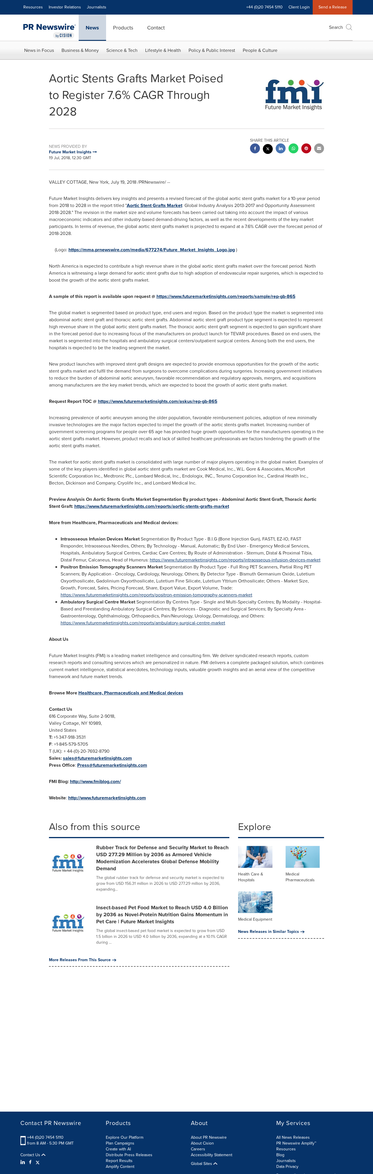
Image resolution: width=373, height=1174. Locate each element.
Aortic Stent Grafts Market (154, 205)
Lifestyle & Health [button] (163, 50)
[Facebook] (30, 1162)
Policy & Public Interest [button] (212, 50)
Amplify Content (120, 1167)
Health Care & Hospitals (250, 877)
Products (123, 27)
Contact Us (30, 1155)
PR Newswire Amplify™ (296, 1143)
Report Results (119, 1161)
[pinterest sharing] (306, 149)
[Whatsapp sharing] (293, 149)
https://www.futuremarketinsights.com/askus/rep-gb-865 (157, 401)
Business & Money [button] (80, 50)
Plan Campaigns (120, 1143)
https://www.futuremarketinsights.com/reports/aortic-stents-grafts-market (151, 506)
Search (336, 27)
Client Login (299, 7)
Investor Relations (65, 7)
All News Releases (293, 1137)
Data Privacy (287, 1167)
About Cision (202, 1143)
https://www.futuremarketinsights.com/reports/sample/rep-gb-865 (225, 296)
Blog (280, 1155)
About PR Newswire (209, 1137)
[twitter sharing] (268, 149)
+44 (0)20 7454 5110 (45, 1137)
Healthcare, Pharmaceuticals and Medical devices (130, 692)
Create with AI (118, 1149)
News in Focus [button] (39, 50)
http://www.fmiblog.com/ (95, 781)
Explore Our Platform (124, 1137)
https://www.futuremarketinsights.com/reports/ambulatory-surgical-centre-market (143, 623)
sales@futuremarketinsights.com (97, 758)
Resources (33, 7)
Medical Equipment (255, 919)
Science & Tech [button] (122, 50)
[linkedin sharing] (281, 149)
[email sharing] (319, 149)
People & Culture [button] (260, 50)
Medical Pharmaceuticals (300, 877)
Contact (156, 27)
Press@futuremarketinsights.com (112, 765)
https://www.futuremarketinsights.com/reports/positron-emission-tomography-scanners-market (156, 595)
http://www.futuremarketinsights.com (107, 797)
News (92, 27)
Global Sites (202, 1164)
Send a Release (333, 7)
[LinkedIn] (23, 1162)
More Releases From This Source (80, 960)
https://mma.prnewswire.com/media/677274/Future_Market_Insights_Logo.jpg (151, 249)
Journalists (96, 7)
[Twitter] (37, 1162)
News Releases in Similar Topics (268, 932)
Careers (198, 1149)
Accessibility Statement (211, 1155)
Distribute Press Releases (129, 1155)
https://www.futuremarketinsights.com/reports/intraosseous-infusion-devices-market (235, 560)
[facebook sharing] (255, 149)
